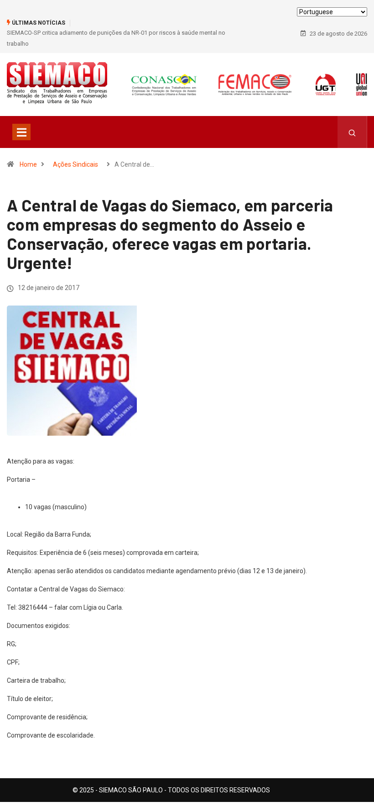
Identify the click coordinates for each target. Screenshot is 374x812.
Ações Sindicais (75, 164)
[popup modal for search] (352, 132)
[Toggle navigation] (21, 132)
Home (28, 164)
